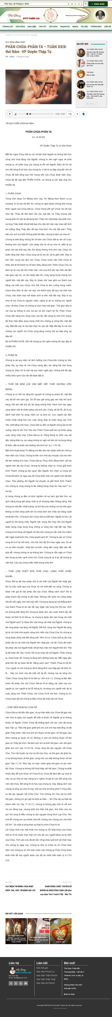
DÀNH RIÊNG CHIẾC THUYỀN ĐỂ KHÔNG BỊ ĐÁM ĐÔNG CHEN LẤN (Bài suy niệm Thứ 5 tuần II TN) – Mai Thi (56, 890)
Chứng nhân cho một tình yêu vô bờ (38, 941)
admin (12, 57)
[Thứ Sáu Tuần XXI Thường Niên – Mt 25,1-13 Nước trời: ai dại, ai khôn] (16, 931)
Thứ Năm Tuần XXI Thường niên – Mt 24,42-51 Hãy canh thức (95, 96)
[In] (25, 904)
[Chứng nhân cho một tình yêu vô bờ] (38, 931)
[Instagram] (72, 4)
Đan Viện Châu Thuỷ (45, 979)
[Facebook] (68, 4)
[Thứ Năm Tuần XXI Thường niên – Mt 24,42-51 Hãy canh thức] (81, 95)
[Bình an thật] (61, 931)
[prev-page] (7, 949)
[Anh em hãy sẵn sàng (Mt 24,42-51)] (81, 84)
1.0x (70, 114)
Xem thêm (90, 104)
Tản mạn (60, 939)
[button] (85, 4)
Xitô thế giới (42, 968)
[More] (67, 63)
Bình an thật (61, 942)
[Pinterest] (44, 904)
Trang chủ (9, 35)
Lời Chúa (17, 35)
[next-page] (11, 949)
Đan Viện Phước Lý (45, 971)
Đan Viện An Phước (45, 983)
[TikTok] (75, 4)
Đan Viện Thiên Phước (47, 975)
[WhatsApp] (50, 904)
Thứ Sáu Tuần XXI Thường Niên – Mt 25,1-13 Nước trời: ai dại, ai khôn (16, 940)
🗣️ (83, 114)
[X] (79, 4)
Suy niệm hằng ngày (30, 35)
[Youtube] (26, 983)
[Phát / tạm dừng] (9, 114)
